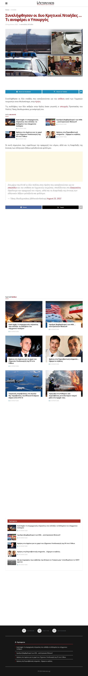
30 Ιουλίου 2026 (21, 128)
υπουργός (64, 106)
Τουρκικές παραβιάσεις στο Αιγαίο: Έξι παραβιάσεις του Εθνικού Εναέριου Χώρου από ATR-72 (24, 396)
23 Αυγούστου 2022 (11, 24)
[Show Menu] (6, 3)
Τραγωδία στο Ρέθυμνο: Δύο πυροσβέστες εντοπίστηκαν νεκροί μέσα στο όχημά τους (63, 396)
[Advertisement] (44, 84)
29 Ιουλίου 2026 (14, 400)
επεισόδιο (12, 187)
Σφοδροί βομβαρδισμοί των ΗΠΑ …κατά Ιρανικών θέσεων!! (69, 121)
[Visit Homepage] (45, 3)
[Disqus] (44, 434)
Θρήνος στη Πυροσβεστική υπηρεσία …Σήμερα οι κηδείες (68, 133)
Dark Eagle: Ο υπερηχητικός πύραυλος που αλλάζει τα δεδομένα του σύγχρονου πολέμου (27, 123)
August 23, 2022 (54, 198)
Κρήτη (37, 101)
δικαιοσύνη (75, 187)
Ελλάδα (30, 24)
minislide (13, 10)
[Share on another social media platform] (81, 91)
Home (7, 10)
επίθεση (61, 99)
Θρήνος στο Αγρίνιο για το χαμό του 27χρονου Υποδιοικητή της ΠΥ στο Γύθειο (29, 134)
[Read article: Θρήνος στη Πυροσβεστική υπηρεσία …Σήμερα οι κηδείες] (50, 134)
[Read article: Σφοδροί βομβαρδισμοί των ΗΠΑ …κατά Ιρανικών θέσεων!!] (50, 122)
